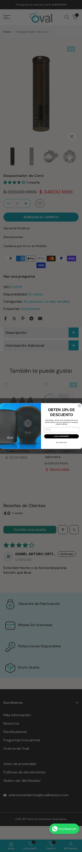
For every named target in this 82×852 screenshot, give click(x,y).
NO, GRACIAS (61, 442)
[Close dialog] (79, 405)
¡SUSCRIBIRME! (61, 436)
